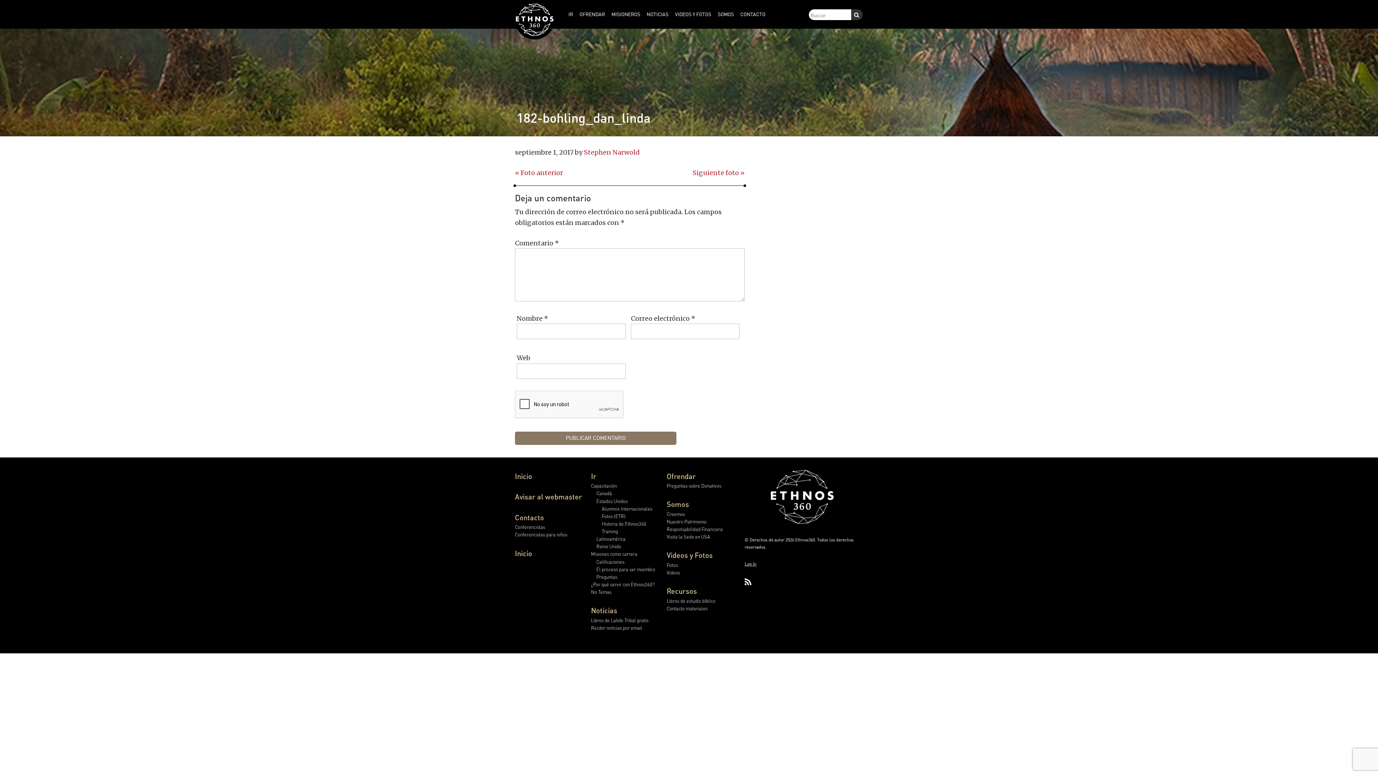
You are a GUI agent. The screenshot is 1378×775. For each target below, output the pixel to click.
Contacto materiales (687, 608)
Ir (593, 476)
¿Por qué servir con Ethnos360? (623, 584)
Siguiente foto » (719, 173)
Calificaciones (610, 562)
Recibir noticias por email (616, 628)
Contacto (529, 517)
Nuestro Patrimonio (687, 521)
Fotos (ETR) (613, 516)
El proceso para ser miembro (625, 569)
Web (523, 358)
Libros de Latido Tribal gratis (619, 620)
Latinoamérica (610, 539)
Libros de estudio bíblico (691, 601)
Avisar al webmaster (548, 496)
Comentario (537, 243)
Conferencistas (530, 527)
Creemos (676, 514)
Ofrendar (681, 476)
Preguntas (606, 577)
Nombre (532, 318)
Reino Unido (608, 546)
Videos (673, 572)
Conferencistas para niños (541, 534)
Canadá (604, 493)
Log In (750, 564)
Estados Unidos (612, 501)
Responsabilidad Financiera (695, 529)
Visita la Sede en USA (688, 537)
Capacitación (604, 486)
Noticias (604, 610)
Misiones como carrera (614, 554)
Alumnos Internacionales (627, 509)
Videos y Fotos (690, 555)
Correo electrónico (663, 318)
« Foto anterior (539, 173)
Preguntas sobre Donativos (694, 486)
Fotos (672, 565)
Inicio (523, 476)
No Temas (601, 592)
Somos (678, 504)
